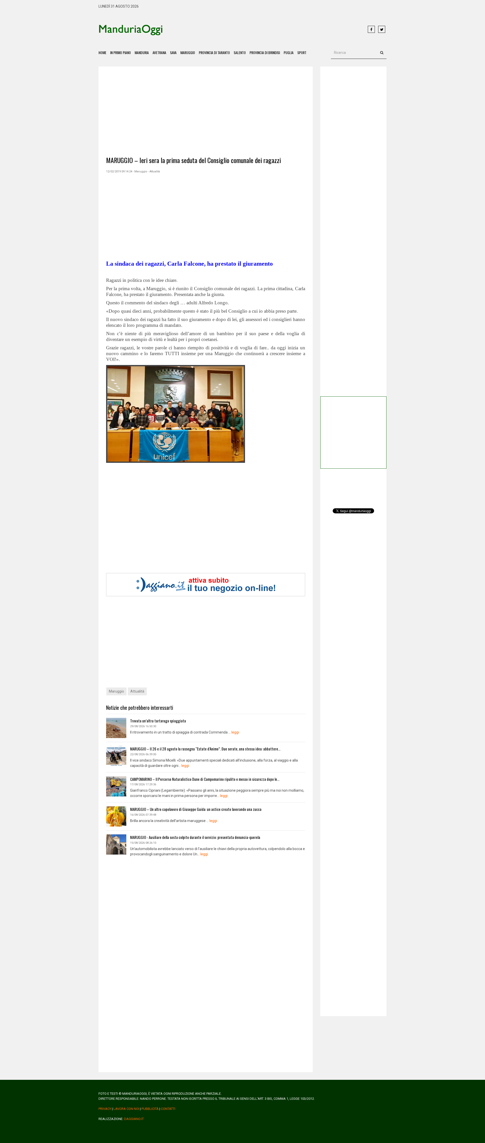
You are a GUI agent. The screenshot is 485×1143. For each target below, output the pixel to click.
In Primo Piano (120, 52)
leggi (235, 732)
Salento (240, 52)
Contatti (168, 1109)
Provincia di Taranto (214, 52)
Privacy (105, 1109)
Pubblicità (150, 1109)
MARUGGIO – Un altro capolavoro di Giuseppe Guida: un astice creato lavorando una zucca (195, 809)
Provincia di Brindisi (265, 52)
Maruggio (187, 52)
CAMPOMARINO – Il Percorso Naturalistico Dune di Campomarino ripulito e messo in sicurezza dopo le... (204, 779)
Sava (173, 52)
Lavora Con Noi (126, 1109)
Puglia (289, 52)
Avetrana (159, 52)
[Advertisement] (265, 29)
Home (102, 52)
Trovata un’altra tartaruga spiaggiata (158, 720)
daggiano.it (134, 1119)
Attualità (137, 691)
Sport (301, 52)
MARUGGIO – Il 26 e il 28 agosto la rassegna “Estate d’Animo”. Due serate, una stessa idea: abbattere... (205, 748)
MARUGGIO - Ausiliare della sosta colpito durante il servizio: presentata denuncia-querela (195, 837)
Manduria (142, 52)
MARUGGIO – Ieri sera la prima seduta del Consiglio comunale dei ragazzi (193, 160)
